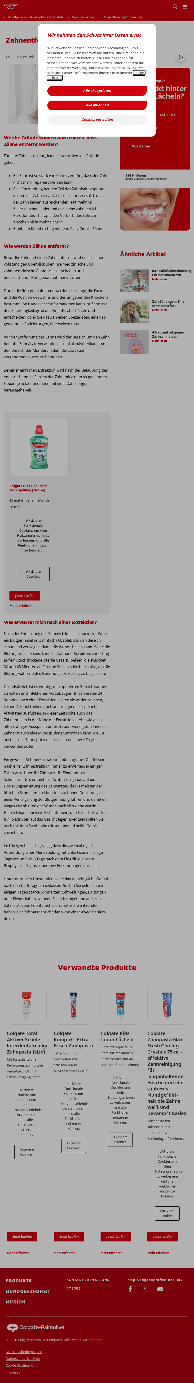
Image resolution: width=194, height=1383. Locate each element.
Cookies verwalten (97, 120)
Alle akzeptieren (97, 91)
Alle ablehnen (97, 105)
